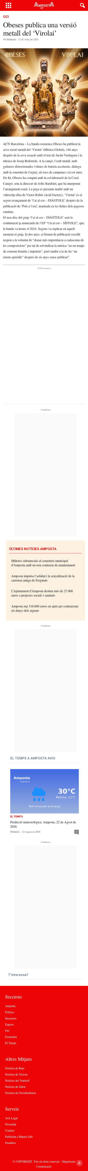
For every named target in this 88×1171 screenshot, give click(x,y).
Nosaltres (10, 1143)
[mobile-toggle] (8, 5)
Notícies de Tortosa (16, 1074)
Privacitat (10, 1124)
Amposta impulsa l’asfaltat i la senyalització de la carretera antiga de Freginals (42, 578)
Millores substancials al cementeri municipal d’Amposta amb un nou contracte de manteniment (43, 562)
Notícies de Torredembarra (20, 1093)
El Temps (16, 816)
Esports (9, 1024)
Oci (6, 17)
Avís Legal (11, 1118)
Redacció (11, 39)
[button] (81, 5)
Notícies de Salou (15, 1087)
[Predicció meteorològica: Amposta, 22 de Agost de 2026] (44, 791)
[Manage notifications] (79, 1163)
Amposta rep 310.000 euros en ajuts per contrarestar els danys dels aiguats (44, 608)
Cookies (9, 1130)
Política (9, 1012)
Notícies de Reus (14, 1068)
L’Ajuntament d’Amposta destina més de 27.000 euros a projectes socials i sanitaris (42, 593)
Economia (11, 1037)
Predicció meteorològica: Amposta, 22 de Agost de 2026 (43, 824)
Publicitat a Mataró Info (19, 1137)
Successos (10, 1018)
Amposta (10, 1006)
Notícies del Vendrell (17, 1080)
